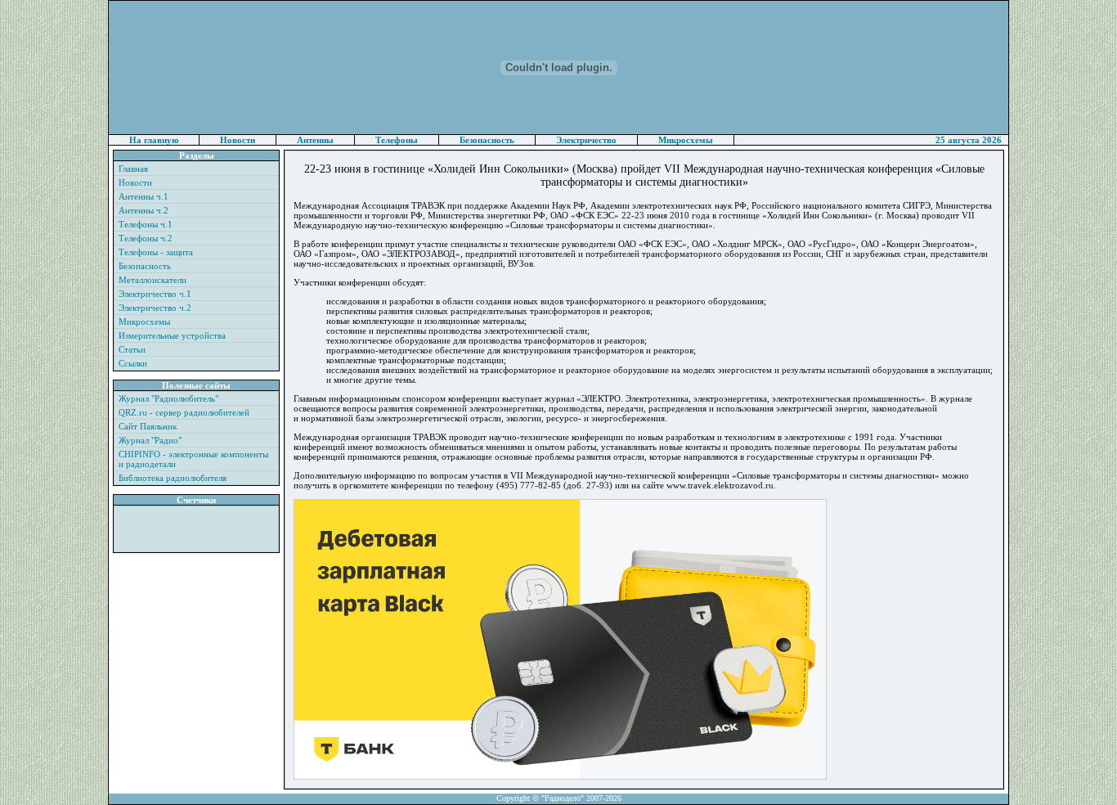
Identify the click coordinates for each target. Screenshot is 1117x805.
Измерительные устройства (172, 335)
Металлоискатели (152, 280)
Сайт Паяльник (148, 426)
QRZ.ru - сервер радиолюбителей (184, 412)
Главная (133, 168)
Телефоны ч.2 (146, 238)
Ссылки (133, 363)
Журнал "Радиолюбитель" (168, 398)
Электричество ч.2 (155, 308)
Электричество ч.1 (155, 294)
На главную (153, 140)
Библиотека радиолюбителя (173, 478)
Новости (237, 140)
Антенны (315, 140)
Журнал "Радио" (150, 440)
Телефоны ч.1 (146, 224)
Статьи (132, 349)
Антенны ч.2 (143, 210)
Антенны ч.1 (143, 196)
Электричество (586, 140)
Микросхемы (685, 140)
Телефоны (396, 140)
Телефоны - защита (156, 252)
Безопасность (487, 140)
